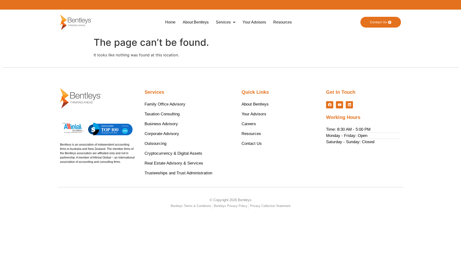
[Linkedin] (349, 104)
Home (170, 22)
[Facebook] (329, 104)
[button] (225, 22)
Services (223, 22)
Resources (282, 22)
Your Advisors (254, 22)
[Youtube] (339, 104)
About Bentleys (196, 22)
